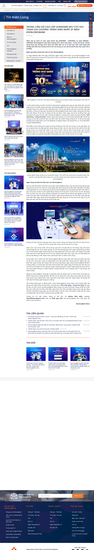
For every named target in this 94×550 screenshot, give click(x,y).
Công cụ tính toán (77, 521)
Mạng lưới (67, 1)
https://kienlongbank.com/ (35, 298)
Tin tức (45, 5)
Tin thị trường (11, 42)
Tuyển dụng (28, 5)
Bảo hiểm (31, 530)
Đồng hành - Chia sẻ (13, 61)
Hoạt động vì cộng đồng (13, 534)
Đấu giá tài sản (12, 54)
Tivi (8, 45)
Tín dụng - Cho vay (33, 515)
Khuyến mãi (37, 5)
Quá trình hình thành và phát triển (13, 521)
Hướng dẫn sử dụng (78, 527)
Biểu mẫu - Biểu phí (78, 518)
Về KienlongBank (17, 5)
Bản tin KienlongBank (11, 38)
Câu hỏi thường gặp (78, 530)
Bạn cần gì (30, 1)
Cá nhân (39, 1)
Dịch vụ (30, 521)
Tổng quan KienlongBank (14, 512)
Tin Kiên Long (11, 27)
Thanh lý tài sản (12, 57)
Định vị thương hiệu (12, 537)
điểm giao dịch (57, 298)
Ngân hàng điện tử (34, 524)
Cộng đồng (10, 34)
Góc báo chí (11, 30)
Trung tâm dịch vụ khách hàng (79, 534)
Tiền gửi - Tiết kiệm (34, 512)
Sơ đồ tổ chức (10, 525)
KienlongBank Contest (11, 50)
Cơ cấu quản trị (10, 528)
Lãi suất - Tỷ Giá (77, 512)
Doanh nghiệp (50, 1)
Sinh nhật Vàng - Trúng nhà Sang (72, 43)
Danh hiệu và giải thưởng (14, 531)
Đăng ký (77, 496)
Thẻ (59, 1)
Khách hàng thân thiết (35, 534)
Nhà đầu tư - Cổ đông (55, 5)
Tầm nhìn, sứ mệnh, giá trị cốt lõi (14, 516)
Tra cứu (74, 524)
